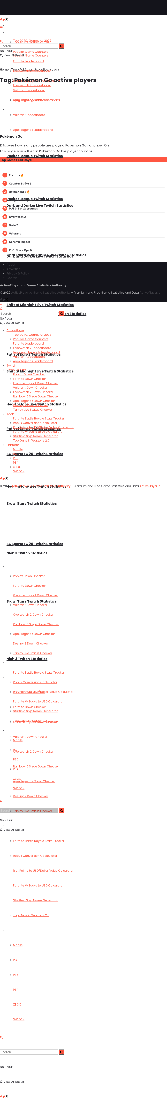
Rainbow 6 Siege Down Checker (36, 766)
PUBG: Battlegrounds (23, 208)
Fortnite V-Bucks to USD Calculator (38, 885)
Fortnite (14, 175)
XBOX (17, 1004)
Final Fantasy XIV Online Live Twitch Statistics (46, 255)
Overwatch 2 (17, 217)
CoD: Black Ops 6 (20, 250)
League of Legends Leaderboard (36, 352)
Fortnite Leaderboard (28, 61)
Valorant (15, 233)
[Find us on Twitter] (5, 1097)
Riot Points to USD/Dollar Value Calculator (43, 871)
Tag (14, 69)
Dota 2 (13, 225)
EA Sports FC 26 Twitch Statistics (35, 453)
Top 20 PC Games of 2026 (32, 42)
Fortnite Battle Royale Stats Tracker (38, 841)
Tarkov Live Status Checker (32, 653)
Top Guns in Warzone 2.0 (31, 915)
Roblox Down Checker (29, 576)
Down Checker (16, 566)
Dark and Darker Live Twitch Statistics (40, 205)
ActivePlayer (15, 25)
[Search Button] (1, 1037)
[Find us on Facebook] (1, 1097)
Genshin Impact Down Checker (35, 595)
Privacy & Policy (18, 273)
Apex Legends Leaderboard (33, 361)
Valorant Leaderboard (29, 357)
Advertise (13, 269)
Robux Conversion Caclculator (35, 856)
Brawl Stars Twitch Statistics (32, 503)
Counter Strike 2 (20, 183)
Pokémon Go (11, 136)
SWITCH (18, 1019)
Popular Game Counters (30, 52)
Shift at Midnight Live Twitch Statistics (40, 304)
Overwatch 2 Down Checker (33, 751)
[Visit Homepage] (13, 8)
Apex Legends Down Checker (34, 781)
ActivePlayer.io (150, 292)
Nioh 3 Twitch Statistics (27, 658)
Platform (12, 930)
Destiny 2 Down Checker (30, 796)
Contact (13, 278)
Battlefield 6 (17, 192)
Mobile (18, 945)
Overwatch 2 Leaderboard (32, 348)
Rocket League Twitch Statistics (35, 155)
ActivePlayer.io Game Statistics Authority (40, 292)
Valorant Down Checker (30, 737)
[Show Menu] (1, 27)
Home (4, 69)
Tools (10, 663)
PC (15, 960)
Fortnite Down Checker (29, 586)
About (11, 265)
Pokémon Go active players (40, 69)
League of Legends (22, 200)
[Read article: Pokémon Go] (56, 109)
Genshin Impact (19, 242)
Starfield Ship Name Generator (35, 900)
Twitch (11, 365)
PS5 (15, 975)
